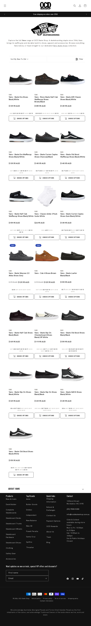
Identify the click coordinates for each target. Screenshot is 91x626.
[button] (5, 5)
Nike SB (29, 526)
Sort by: (18, 59)
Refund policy (36, 598)
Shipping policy (73, 598)
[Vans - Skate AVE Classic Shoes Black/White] (72, 79)
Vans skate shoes (60, 46)
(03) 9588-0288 (73, 509)
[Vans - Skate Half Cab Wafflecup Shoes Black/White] (21, 196)
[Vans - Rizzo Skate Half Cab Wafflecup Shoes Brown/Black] (46, 79)
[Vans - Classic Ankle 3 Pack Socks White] (46, 196)
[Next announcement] (86, 14)
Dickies (29, 510)
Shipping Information (51, 500)
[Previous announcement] (4, 14)
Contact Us (51, 515)
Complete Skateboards (11, 511)
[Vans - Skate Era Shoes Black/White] (21, 79)
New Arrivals (11, 499)
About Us (50, 532)
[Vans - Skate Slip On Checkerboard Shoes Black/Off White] (46, 315)
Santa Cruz (30, 537)
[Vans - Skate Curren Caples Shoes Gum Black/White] (72, 196)
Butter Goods (31, 504)
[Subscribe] (45, 578)
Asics (28, 499)
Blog (48, 542)
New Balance (31, 520)
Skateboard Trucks (14, 524)
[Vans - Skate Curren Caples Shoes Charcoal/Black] (46, 136)
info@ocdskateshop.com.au (78, 514)
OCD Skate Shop (24, 598)
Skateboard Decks (13, 518)
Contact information (46, 601)
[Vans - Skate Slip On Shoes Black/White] (21, 374)
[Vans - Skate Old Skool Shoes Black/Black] (72, 315)
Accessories (11, 559)
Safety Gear (11, 553)
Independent (31, 515)
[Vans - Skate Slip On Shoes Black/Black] (46, 374)
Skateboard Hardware (11, 535)
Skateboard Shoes (13, 543)
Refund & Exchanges (50, 508)
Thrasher (30, 547)
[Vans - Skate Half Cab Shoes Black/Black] (21, 315)
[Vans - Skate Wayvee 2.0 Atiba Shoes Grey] (21, 255)
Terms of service (60, 598)
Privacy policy (47, 598)
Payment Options (53, 521)
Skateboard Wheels (14, 529)
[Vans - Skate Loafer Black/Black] (72, 255)
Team (48, 537)
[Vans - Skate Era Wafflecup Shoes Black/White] (21, 136)
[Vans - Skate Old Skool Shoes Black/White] (21, 433)
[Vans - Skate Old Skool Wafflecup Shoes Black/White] (72, 136)
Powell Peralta (32, 531)
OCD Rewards (52, 526)
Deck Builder (11, 504)
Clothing (9, 548)
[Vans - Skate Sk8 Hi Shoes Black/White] (72, 374)
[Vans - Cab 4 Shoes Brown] (46, 255)
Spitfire (29, 542)
